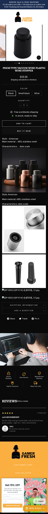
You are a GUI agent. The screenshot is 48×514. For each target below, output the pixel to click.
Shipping (14, 80)
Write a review (22, 401)
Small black (24, 93)
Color (24, 88)
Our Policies (23, 473)
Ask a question (24, 310)
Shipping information (24, 305)
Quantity (24, 101)
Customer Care (23, 465)
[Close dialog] (45, 480)
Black (11, 93)
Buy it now (24, 131)
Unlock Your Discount (13, 505)
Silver (37, 93)
